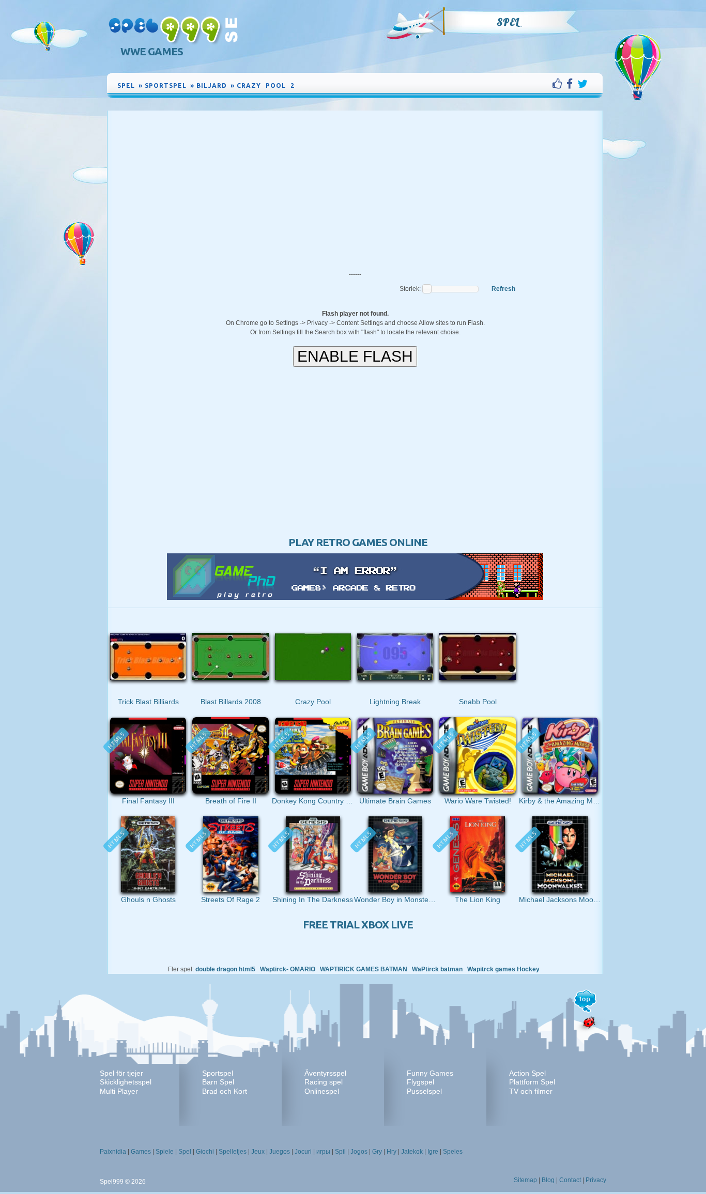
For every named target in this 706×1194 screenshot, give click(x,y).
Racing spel (323, 1082)
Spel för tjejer (121, 1073)
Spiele (165, 1151)
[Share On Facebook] (571, 83)
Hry (391, 1151)
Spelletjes (233, 1151)
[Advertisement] (355, 188)
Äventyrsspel (325, 1073)
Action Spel (527, 1073)
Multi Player (119, 1091)
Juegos (279, 1151)
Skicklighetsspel (125, 1082)
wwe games (151, 51)
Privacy (596, 1180)
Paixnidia (113, 1151)
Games (141, 1151)
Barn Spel (218, 1082)
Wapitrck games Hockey (503, 969)
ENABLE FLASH (355, 356)
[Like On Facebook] (559, 83)
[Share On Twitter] (582, 83)
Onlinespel (321, 1091)
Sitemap (525, 1180)
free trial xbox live (358, 925)
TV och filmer (530, 1091)
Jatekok (412, 1151)
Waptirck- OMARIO (288, 969)
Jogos (358, 1151)
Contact (570, 1180)
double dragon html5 (225, 969)
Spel (508, 22)
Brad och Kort (224, 1091)
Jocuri (303, 1151)
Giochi (205, 1151)
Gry (377, 1151)
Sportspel (217, 1073)
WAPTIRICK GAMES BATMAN (363, 969)
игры (323, 1151)
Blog (548, 1180)
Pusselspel (424, 1091)
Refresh (503, 288)
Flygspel (420, 1082)
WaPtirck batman (437, 969)
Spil (340, 1151)
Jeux (258, 1151)
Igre (432, 1151)
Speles (453, 1151)
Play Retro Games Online (357, 542)
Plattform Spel (532, 1082)
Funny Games (430, 1073)
